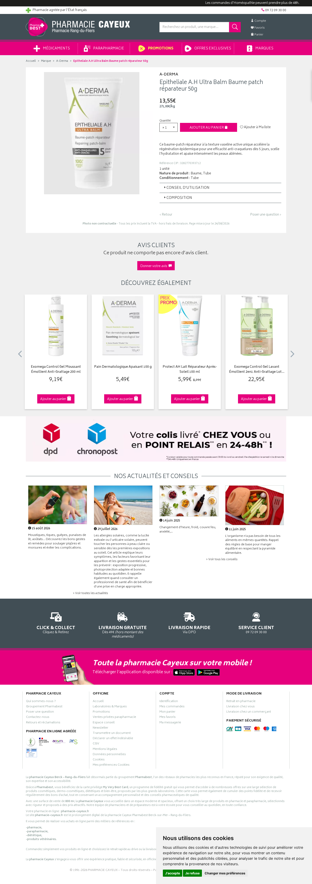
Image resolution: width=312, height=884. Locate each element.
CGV (96, 744)
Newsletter (100, 728)
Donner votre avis (154, 266)
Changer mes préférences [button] (225, 873)
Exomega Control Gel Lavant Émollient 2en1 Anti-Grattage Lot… (256, 370)
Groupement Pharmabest (44, 707)
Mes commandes (172, 707)
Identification (168, 702)
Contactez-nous (37, 717)
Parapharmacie (108, 49)
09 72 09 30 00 (256, 629)
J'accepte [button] (172, 873)
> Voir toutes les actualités (90, 593)
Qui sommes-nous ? (41, 702)
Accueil (31, 61)
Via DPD (189, 629)
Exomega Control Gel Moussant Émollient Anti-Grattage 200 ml (56, 370)
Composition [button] (179, 198)
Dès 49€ (122, 631)
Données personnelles (109, 755)
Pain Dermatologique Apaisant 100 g (123, 367)
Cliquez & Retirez (56, 629)
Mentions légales (105, 749)
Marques (264, 49)
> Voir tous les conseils (222, 559)
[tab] (220, 188)
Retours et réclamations (43, 723)
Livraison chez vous (240, 707)
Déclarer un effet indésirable (113, 739)
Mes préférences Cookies (111, 765)
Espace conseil (104, 723)
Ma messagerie (170, 723)
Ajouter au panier (207, 128)
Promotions (160, 49)
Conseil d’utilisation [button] (188, 188)
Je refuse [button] (192, 873)
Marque (46, 61)
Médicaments (56, 49)
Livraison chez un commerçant (248, 712)
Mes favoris (167, 717)
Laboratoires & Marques (110, 707)
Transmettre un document (112, 733)
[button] (168, 127)
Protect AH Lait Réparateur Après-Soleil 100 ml (190, 370)
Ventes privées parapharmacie (114, 717)
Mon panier (167, 712)
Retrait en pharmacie (241, 702)
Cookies (99, 760)
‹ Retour (165, 215)
